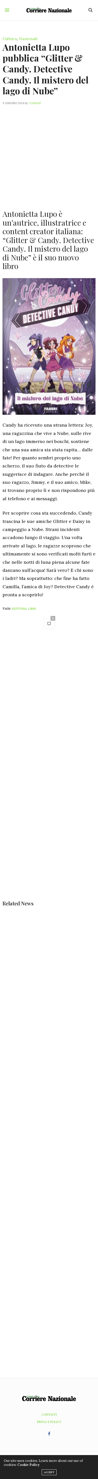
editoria (19, 608)
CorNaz (35, 103)
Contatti (49, 1414)
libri (32, 608)
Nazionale (28, 38)
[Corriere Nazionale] (49, 10)
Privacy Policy (49, 1422)
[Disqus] (49, 705)
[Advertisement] (49, 154)
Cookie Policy (28, 1465)
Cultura (10, 38)
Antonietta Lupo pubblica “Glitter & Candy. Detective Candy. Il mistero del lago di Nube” (45, 69)
